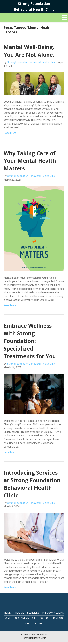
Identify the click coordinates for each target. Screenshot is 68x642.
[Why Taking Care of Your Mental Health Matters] (34, 228)
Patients (38, 623)
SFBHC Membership (25, 618)
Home (7, 613)
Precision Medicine (53, 613)
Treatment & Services (26, 613)
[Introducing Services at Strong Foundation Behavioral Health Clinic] (34, 532)
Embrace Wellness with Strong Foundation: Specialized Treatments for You (30, 341)
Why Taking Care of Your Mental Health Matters (30, 160)
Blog (27, 623)
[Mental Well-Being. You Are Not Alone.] (34, 83)
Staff (8, 618)
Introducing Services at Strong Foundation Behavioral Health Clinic (32, 484)
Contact (45, 618)
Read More (10, 132)
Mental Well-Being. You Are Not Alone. (29, 50)
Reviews (58, 618)
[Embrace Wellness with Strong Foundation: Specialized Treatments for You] (34, 393)
